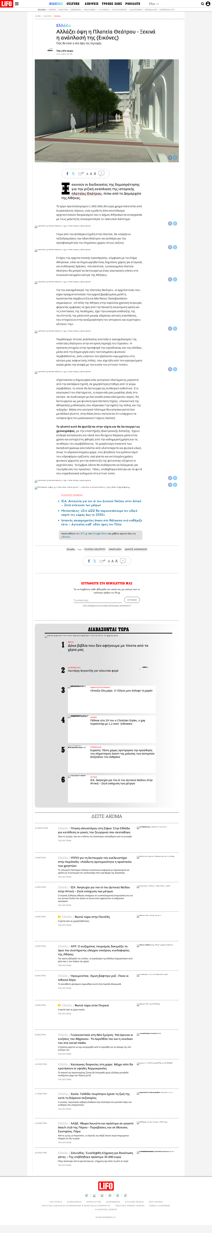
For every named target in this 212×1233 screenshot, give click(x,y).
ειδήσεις (65, 536)
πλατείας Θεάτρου (87, 193)
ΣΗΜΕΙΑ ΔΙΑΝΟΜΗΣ (159, 1205)
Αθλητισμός (136, 9)
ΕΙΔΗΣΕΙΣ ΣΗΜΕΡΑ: (72, 495)
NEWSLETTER (93, 1202)
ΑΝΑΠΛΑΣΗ (115, 549)
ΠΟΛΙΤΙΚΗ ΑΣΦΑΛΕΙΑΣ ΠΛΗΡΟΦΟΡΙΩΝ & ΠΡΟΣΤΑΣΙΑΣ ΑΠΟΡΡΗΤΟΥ (76, 1205)
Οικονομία (76, 9)
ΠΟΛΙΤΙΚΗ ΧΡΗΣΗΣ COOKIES (129, 1205)
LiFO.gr (83, 533)
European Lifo (167, 9)
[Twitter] (175, 158)
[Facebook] (170, 158)
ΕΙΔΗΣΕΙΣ (47, 16)
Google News (100, 533)
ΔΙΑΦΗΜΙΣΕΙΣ (113, 1202)
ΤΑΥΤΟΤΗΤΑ (55, 1202)
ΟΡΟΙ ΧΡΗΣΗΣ (89, 605)
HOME (38, 16)
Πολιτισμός (89, 9)
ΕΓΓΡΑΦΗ (132, 600)
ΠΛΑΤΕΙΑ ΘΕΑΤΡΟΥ (94, 549)
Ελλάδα (42, 9)
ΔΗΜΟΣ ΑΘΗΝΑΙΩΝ (136, 549)
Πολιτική (63, 9)
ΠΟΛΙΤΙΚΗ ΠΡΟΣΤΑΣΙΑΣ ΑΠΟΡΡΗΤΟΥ (115, 605)
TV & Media (103, 9)
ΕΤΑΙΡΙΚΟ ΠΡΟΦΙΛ (134, 1202)
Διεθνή (52, 9)
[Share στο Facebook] (170, 223)
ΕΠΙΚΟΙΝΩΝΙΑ (74, 1202)
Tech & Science (119, 9)
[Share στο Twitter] (175, 223)
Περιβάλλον (151, 9)
